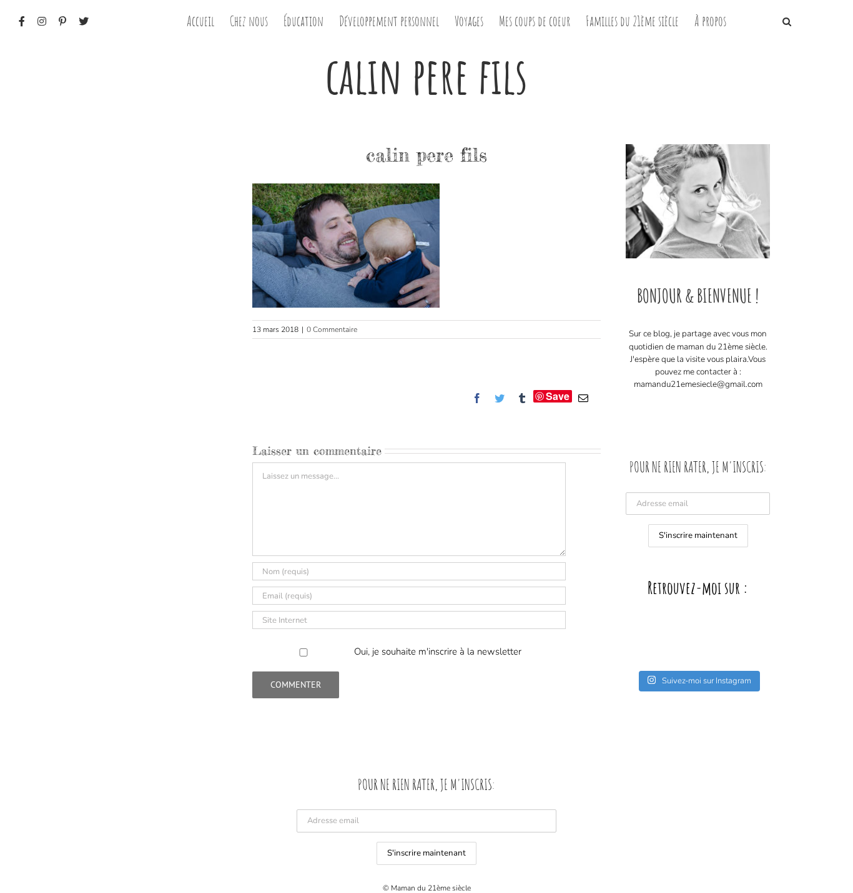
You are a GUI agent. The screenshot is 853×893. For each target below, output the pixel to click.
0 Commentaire (332, 329)
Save (557, 396)
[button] (786, 20)
